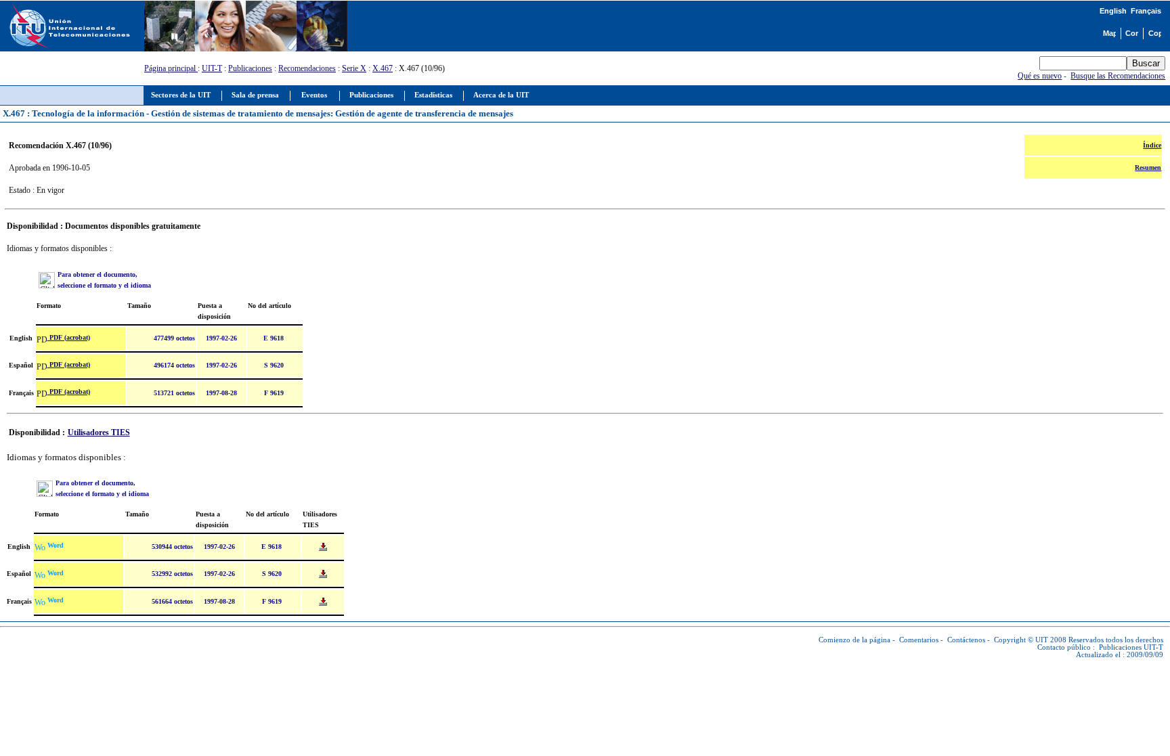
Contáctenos (966, 640)
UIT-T (212, 68)
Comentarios (918, 640)
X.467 (382, 68)
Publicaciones (250, 68)
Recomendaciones (307, 68)
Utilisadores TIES (99, 432)
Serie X (354, 68)
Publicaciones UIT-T (1131, 647)
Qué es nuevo (1040, 76)
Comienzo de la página (854, 640)
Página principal (171, 68)
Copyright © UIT (1021, 640)
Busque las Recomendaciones (1117, 76)
